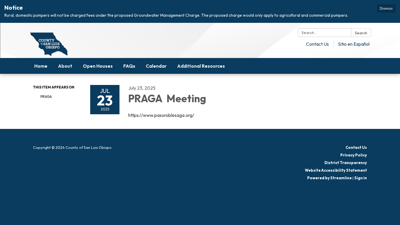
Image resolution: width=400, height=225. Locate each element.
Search (361, 32)
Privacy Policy (353, 155)
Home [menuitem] (40, 66)
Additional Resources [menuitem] (201, 66)
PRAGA (46, 96)
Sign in (360, 177)
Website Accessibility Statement (336, 170)
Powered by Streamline (329, 177)
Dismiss (386, 8)
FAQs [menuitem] (129, 66)
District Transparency (345, 162)
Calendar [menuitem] (156, 66)
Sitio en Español (354, 44)
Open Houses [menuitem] (98, 66)
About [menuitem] (65, 66)
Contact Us (317, 44)
